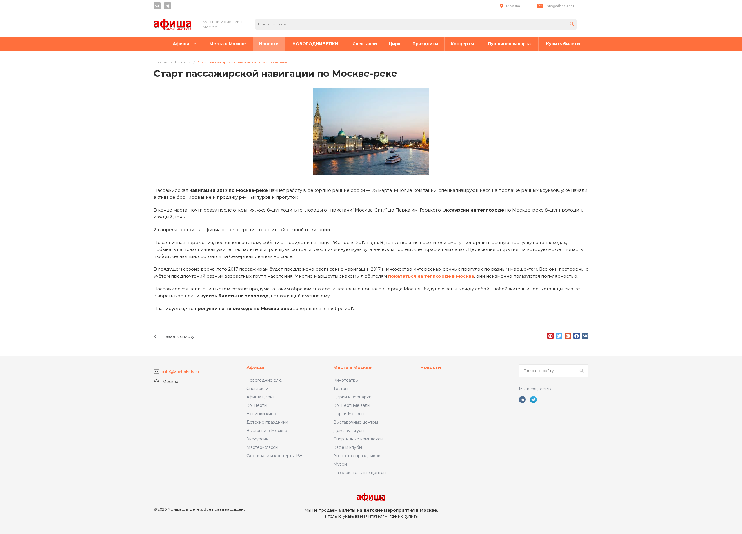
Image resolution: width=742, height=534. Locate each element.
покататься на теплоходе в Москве (431, 276)
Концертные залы (351, 405)
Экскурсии (257, 439)
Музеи (340, 464)
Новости (430, 367)
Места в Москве (352, 367)
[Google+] (568, 336)
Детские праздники (267, 422)
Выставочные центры (355, 422)
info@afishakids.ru (561, 5)
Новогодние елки (264, 380)
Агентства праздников (356, 455)
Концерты (256, 405)
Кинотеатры (346, 380)
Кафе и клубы (347, 447)
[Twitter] (559, 336)
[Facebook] (576, 336)
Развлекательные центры (359, 472)
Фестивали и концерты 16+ (274, 455)
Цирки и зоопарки (352, 397)
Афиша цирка (260, 397)
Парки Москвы (348, 413)
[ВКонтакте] (585, 336)
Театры (340, 388)
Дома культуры (348, 430)
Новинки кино (261, 413)
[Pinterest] (550, 336)
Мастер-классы (262, 447)
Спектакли (257, 388)
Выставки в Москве (266, 430)
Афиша (255, 367)
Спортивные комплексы (358, 439)
